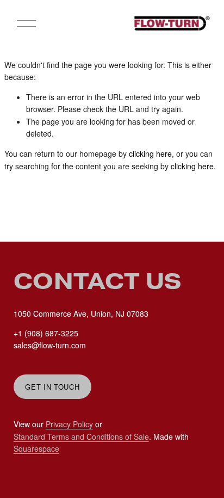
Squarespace (36, 448)
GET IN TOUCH (52, 387)
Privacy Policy (69, 424)
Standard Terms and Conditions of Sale (81, 436)
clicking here (150, 153)
